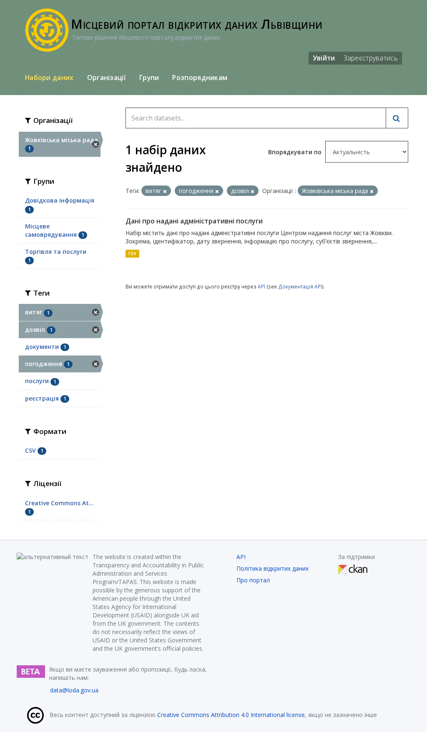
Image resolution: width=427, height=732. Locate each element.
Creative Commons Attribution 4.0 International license (231, 715)
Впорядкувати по (295, 152)
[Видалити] (165, 191)
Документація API (300, 286)
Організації (106, 77)
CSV (132, 253)
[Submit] (397, 118)
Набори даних (49, 77)
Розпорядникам (199, 77)
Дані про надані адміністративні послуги (194, 221)
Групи (149, 77)
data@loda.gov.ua (74, 690)
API (261, 286)
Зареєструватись (371, 58)
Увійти (324, 58)
